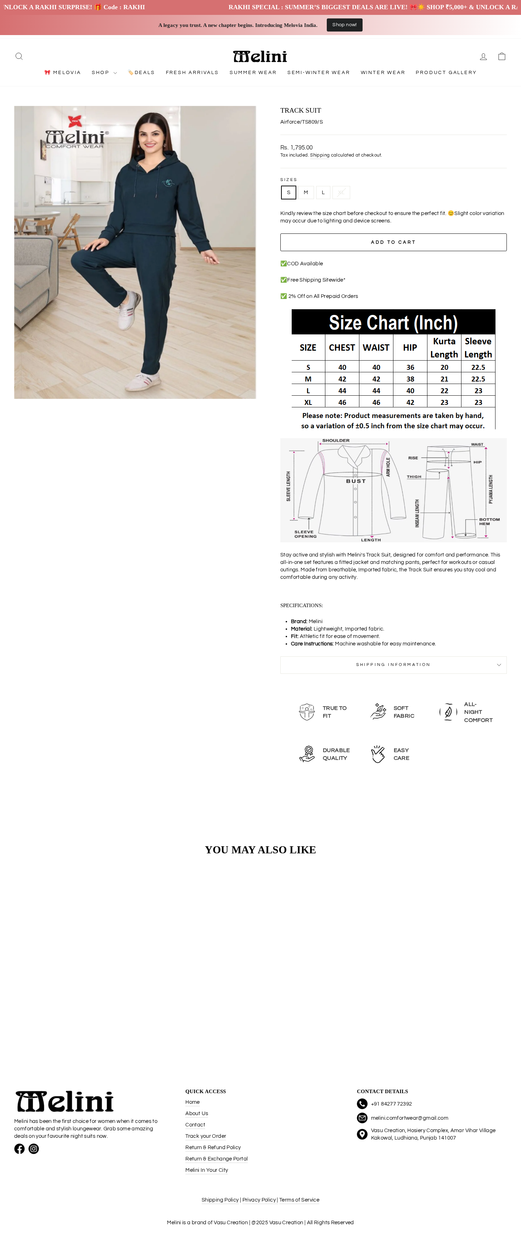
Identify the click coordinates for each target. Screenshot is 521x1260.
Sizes (289, 179)
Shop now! (344, 24)
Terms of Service (299, 1200)
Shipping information (393, 664)
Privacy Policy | (260, 1200)
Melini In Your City (206, 1170)
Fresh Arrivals (192, 72)
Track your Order (205, 1136)
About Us (196, 1113)
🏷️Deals (141, 72)
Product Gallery (446, 72)
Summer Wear (253, 72)
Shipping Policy (220, 1200)
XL (341, 192)
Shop (102, 72)
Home (192, 1102)
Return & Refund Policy (213, 1147)
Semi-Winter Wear (318, 72)
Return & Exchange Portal (216, 1159)
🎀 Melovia (62, 72)
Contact (195, 1125)
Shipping (320, 155)
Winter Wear (383, 72)
